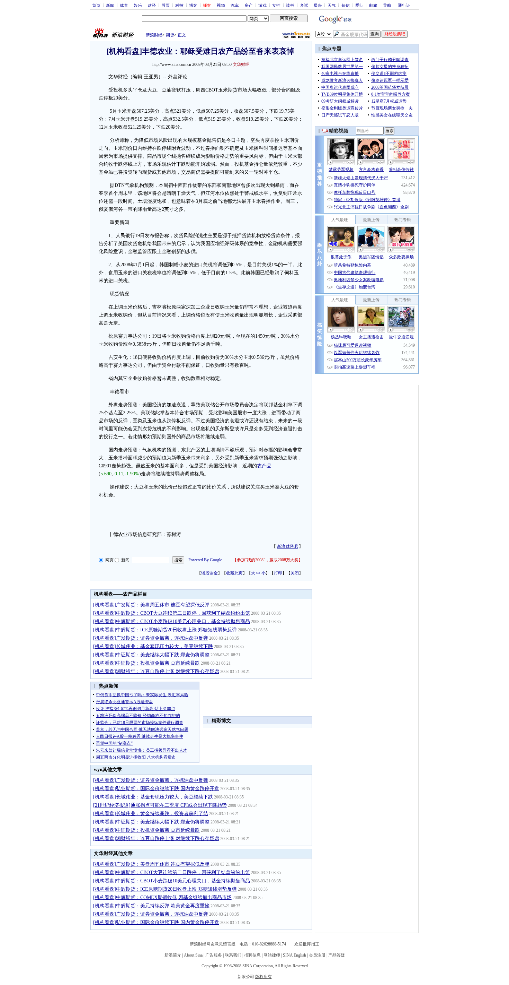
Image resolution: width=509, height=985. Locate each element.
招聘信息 (252, 955)
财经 (152, 5)
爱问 (359, 5)
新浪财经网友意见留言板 (212, 944)
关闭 (295, 573)
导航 (387, 5)
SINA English (294, 955)
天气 (332, 5)
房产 (248, 5)
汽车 (235, 5)
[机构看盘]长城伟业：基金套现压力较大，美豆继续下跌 (153, 646)
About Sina (193, 955)
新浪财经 (154, 35)
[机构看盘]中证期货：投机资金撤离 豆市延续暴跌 (146, 663)
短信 (345, 5)
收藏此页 (234, 573)
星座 (318, 5)
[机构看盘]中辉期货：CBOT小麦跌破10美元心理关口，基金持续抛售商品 (171, 621)
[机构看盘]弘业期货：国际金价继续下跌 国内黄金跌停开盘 (156, 788)
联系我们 (233, 955)
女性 (276, 5)
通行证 (404, 5)
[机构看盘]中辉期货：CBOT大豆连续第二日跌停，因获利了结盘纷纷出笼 (171, 613)
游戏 (262, 5)
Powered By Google (205, 560)
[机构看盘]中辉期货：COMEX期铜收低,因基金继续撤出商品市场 (162, 897)
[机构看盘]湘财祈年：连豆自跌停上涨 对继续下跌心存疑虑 (156, 671)
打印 (278, 573)
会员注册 (317, 955)
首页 (96, 5)
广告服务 (213, 955)
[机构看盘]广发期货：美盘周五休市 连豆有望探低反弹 (151, 604)
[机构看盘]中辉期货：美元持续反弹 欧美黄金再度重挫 (151, 905)
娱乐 (138, 5)
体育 (124, 5)
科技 (179, 5)
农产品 (264, 465)
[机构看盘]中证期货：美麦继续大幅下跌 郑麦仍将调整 (151, 654)
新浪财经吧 (287, 546)
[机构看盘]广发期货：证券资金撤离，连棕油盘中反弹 (150, 638)
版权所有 (263, 976)
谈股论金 (209, 573)
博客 (193, 5)
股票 (165, 5)
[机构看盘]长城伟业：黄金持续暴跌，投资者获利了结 (150, 813)
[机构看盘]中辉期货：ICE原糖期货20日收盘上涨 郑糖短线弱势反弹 (165, 629)
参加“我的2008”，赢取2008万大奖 (267, 560)
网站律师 (272, 955)
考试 (304, 5)
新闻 (110, 5)
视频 (221, 5)
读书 (290, 5)
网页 (109, 560)
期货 (170, 35)
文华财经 (241, 64)
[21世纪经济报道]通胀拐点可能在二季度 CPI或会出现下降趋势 (160, 805)
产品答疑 (336, 955)
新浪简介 (172, 955)
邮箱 (373, 5)
